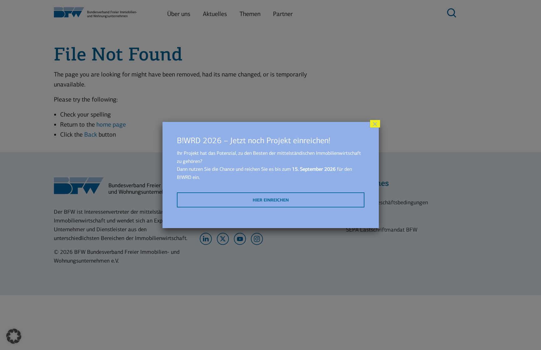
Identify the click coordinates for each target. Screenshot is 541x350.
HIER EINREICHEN (271, 200)
